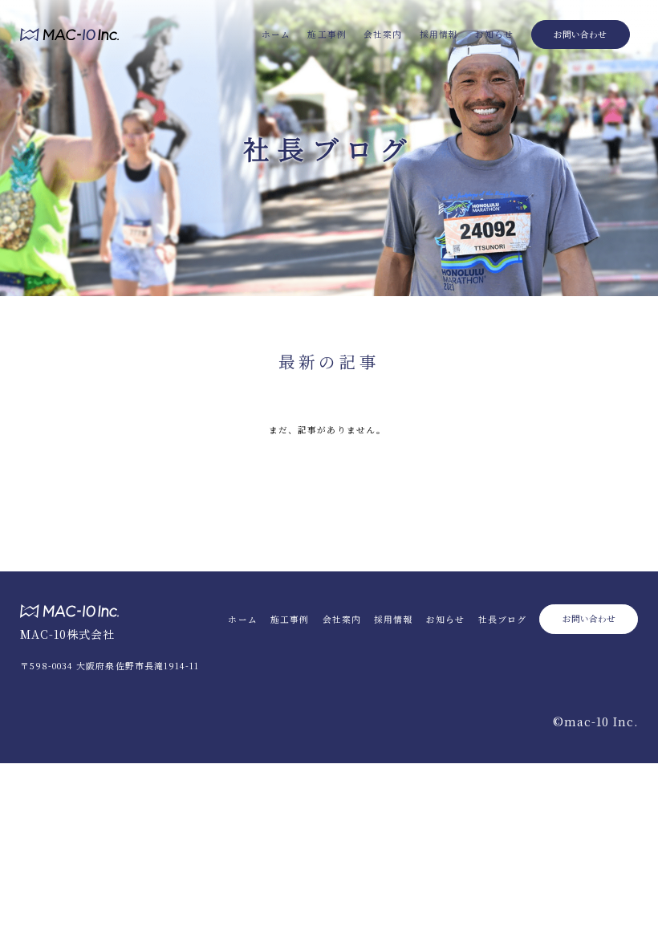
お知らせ (494, 34)
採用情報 (439, 34)
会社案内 (383, 34)
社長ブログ (502, 619)
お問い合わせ (580, 34)
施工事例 (326, 34)
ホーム (276, 34)
